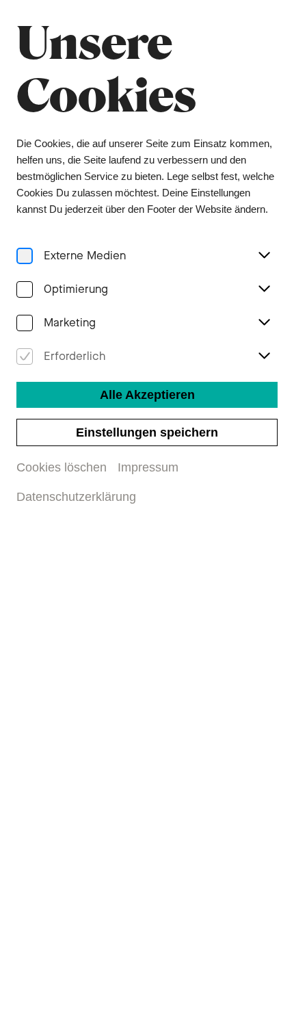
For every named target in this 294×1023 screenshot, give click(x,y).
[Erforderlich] (24, 356)
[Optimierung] (24, 289)
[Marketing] (24, 323)
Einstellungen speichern (147, 432)
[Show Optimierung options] (264, 289)
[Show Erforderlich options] (264, 356)
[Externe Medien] (24, 256)
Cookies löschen (61, 467)
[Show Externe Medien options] (264, 256)
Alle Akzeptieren (147, 395)
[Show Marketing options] (264, 323)
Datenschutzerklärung (76, 497)
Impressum (148, 467)
